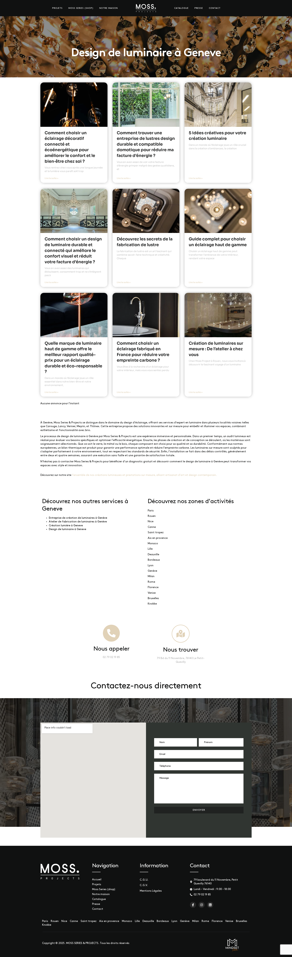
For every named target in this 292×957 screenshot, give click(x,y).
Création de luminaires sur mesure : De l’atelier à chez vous (216, 349)
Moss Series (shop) (103, 889)
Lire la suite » (51, 178)
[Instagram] (202, 905)
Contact (215, 8)
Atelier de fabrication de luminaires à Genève (78, 521)
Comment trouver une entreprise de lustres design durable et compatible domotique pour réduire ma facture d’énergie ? (146, 144)
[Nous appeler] (111, 633)
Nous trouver (180, 650)
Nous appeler (111, 649)
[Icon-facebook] (193, 905)
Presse (198, 8)
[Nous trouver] (181, 634)
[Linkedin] (210, 905)
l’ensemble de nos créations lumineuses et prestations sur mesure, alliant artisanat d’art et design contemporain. (144, 475)
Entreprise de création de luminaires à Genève (78, 518)
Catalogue (181, 8)
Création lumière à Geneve (66, 525)
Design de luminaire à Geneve (67, 529)
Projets (57, 8)
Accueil (96, 879)
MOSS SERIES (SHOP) (80, 8)
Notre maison (108, 8)
